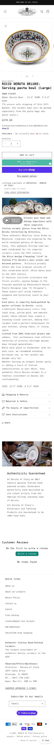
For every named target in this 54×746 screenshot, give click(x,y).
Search (8, 609)
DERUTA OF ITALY (25, 733)
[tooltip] (50, 164)
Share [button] (7, 423)
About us (9, 586)
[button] (5, 11)
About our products (15, 592)
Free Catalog (12, 615)
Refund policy (23, 736)
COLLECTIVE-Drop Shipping (18, 633)
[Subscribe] (42, 704)
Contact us (11, 603)
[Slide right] (33, 76)
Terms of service (28, 740)
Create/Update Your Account (20, 621)
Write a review (27, 554)
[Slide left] (21, 76)
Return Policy (12, 598)
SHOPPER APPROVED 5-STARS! (21, 688)
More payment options (27, 176)
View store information (16, 192)
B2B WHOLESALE (12, 627)
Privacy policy (40, 736)
